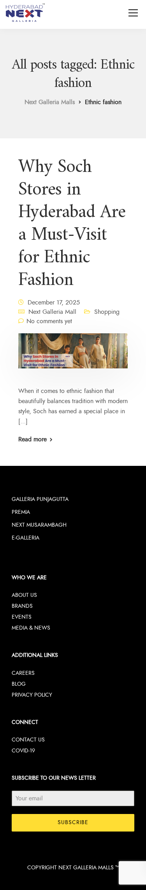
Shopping (107, 312)
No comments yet (49, 321)
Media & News (31, 628)
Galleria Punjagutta (40, 499)
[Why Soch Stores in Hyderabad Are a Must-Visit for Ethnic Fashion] (73, 356)
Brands (22, 606)
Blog (19, 684)
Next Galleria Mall (52, 312)
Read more (32, 439)
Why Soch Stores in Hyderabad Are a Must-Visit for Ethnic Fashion (71, 224)
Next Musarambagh (39, 525)
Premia (21, 512)
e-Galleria (25, 537)
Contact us (28, 739)
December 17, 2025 (54, 302)
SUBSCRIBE (73, 822)
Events (22, 617)
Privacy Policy (32, 695)
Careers (23, 673)
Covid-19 (23, 750)
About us (24, 595)
